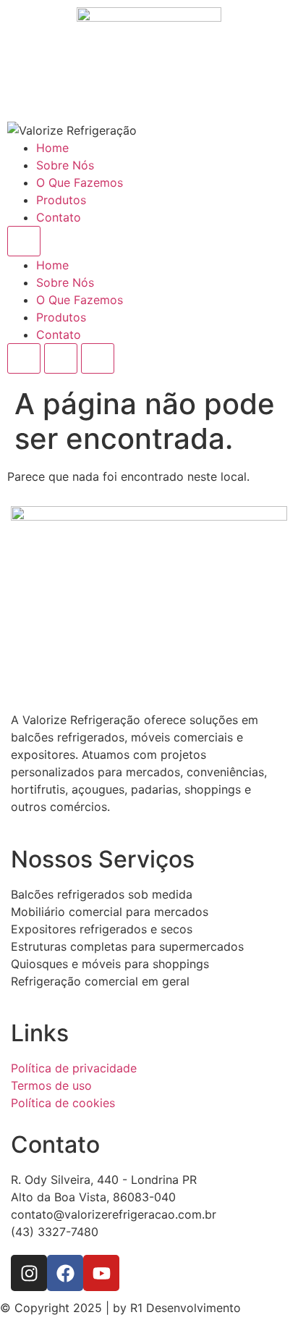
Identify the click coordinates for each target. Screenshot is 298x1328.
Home (52, 147)
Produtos (61, 200)
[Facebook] (65, 1273)
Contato (58, 217)
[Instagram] (29, 1273)
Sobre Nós (65, 165)
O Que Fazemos (79, 182)
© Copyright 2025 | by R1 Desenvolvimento (120, 1307)
